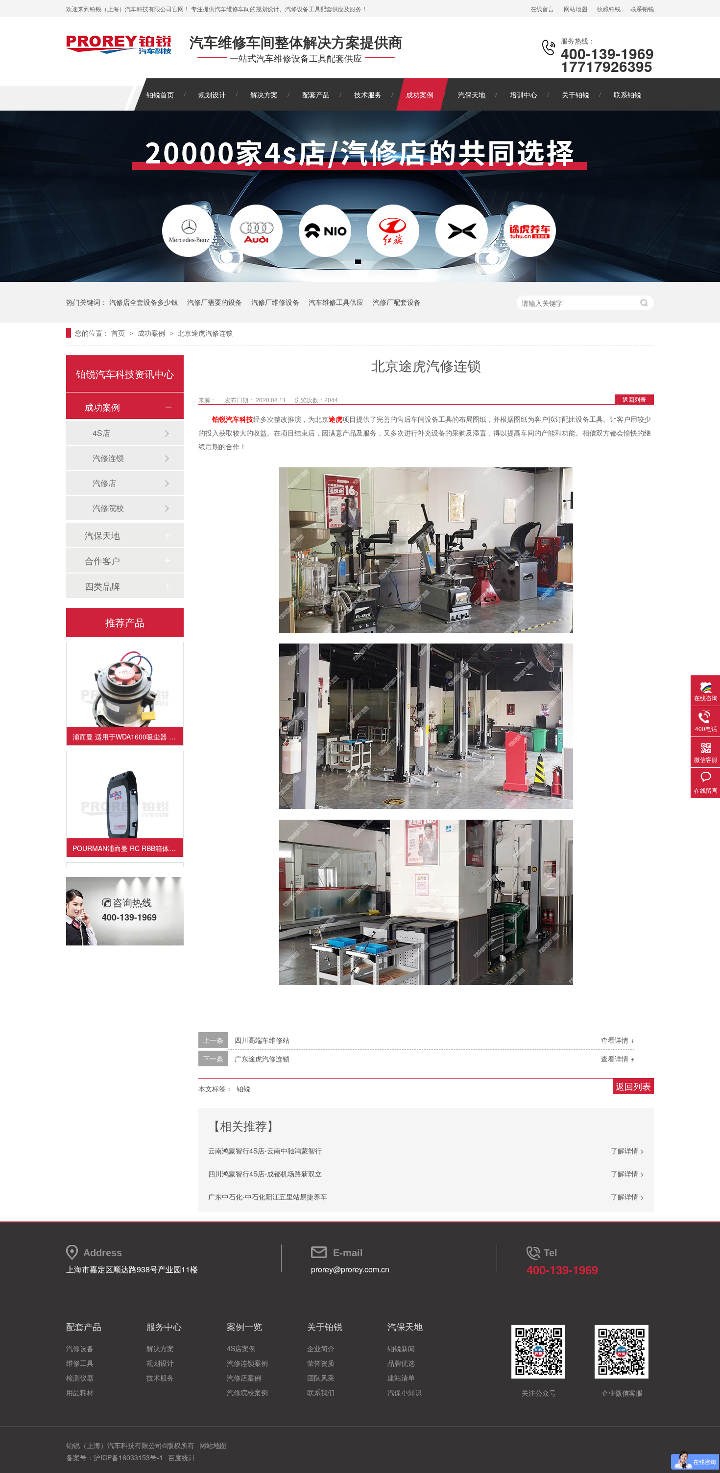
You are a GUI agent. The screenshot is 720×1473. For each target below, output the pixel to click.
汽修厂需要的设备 (214, 302)
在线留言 (542, 8)
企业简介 (321, 1348)
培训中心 (523, 94)
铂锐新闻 (401, 1348)
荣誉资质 (321, 1363)
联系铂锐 (642, 8)
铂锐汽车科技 (232, 419)
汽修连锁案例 (247, 1363)
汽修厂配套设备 (397, 302)
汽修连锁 (108, 457)
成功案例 (419, 94)
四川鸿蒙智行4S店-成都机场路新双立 (265, 1173)
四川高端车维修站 (262, 1040)
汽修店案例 (244, 1377)
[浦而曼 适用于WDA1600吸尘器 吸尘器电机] (125, 688)
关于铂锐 (575, 94)
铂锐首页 (160, 94)
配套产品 (316, 94)
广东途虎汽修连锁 (262, 1058)
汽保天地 (471, 94)
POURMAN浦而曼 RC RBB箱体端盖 (127, 838)
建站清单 (401, 1377)
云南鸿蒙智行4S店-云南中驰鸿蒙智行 (265, 1150)
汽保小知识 (404, 1392)
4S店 (101, 432)
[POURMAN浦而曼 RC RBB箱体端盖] (125, 799)
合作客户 (102, 560)
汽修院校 (108, 507)
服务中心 (164, 1326)
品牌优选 (401, 1363)
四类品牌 (102, 585)
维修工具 (80, 1363)
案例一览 (244, 1326)
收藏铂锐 (609, 8)
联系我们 (321, 1392)
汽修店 (104, 482)
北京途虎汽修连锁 (205, 333)
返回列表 (634, 399)
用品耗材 (80, 1392)
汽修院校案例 (247, 1392)
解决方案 (264, 94)
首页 (119, 333)
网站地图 (575, 8)
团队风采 (321, 1377)
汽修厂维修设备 (275, 302)
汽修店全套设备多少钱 (143, 302)
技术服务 (368, 94)
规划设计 (212, 94)
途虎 (335, 419)
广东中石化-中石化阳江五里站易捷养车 (267, 1196)
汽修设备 (80, 1348)
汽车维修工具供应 (336, 302)
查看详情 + (617, 1040)
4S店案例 (241, 1348)
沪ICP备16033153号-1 (128, 1457)
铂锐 (243, 1088)
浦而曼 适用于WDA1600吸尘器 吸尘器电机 (127, 727)
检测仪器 (80, 1377)
